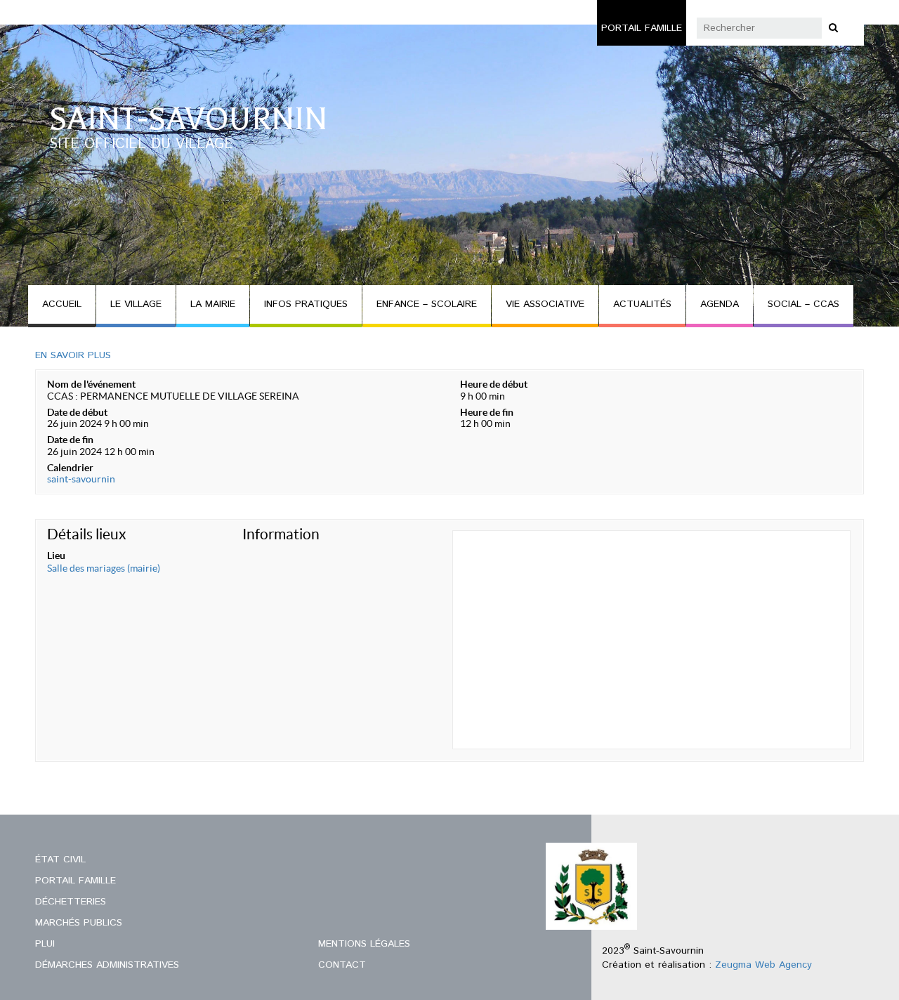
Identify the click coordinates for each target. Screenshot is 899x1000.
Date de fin (70, 439)
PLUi (45, 944)
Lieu (56, 555)
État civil (60, 860)
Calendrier (70, 467)
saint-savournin (81, 479)
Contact (342, 965)
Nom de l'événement (91, 384)
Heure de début (493, 384)
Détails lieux (86, 534)
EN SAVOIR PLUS (73, 355)
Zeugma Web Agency (763, 965)
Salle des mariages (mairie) (103, 568)
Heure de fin (486, 412)
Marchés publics (78, 923)
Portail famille (641, 28)
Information (281, 534)
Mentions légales (364, 944)
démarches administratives (107, 965)
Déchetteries (70, 902)
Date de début (77, 412)
